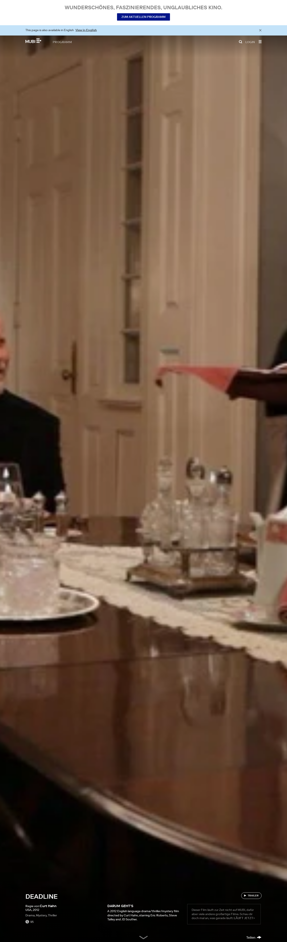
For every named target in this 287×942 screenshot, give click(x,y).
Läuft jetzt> (244, 918)
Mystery (41, 915)
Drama (30, 915)
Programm (62, 42)
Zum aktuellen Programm (143, 17)
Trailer (253, 895)
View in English (86, 30)
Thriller (52, 915)
